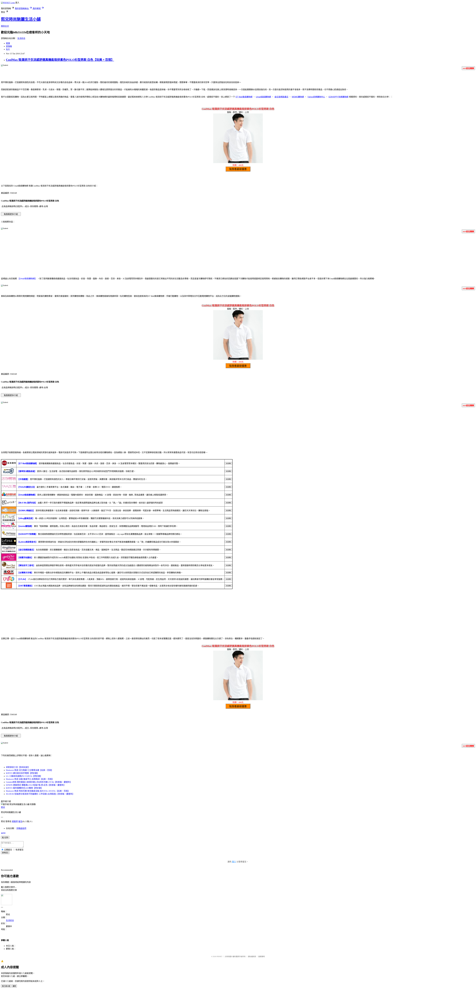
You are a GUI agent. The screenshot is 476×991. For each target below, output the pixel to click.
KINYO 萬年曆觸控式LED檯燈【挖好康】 (24, 788)
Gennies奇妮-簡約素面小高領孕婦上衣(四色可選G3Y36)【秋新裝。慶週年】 (39, 782)
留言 (20, 821)
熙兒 (3, 807)
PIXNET (219, 956)
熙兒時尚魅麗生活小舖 (21, 19)
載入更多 (5, 837)
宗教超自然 (21, 828)
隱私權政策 (252, 956)
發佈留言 (5, 853)
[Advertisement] (238, 254)
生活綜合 (21, 38)
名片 (8, 49)
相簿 (8, 43)
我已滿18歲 (6, 986)
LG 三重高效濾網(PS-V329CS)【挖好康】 (24, 776)
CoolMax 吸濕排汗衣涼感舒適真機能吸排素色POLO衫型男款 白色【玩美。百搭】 (60, 59)
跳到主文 (5, 26)
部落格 (9, 46)
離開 (14, 986)
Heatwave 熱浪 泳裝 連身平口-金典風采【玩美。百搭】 (30, 779)
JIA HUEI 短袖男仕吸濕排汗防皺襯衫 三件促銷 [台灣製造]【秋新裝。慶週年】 (40, 794)
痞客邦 (15, 821)
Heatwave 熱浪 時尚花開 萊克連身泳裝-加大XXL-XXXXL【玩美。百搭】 (38, 791)
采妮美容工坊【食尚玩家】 (18, 767)
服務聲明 (261, 956)
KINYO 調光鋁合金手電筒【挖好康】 (22, 773)
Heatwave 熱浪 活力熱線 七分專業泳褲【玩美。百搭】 (29, 770)
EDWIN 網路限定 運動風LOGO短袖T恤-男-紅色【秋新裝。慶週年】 (35, 785)
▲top (3, 833)
